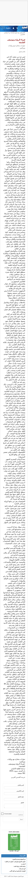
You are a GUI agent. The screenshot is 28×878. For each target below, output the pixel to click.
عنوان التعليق (21, 796)
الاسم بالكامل (21, 785)
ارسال (21, 819)
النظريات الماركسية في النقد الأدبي (18, 871)
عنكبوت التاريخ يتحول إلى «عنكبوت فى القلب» (15, 861)
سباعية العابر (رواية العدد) (20, 866)
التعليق (22, 802)
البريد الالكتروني (20, 791)
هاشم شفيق (22, 51)
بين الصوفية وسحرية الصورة (19, 859)
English (8, 28)
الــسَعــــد (23, 864)
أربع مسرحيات (22, 868)
